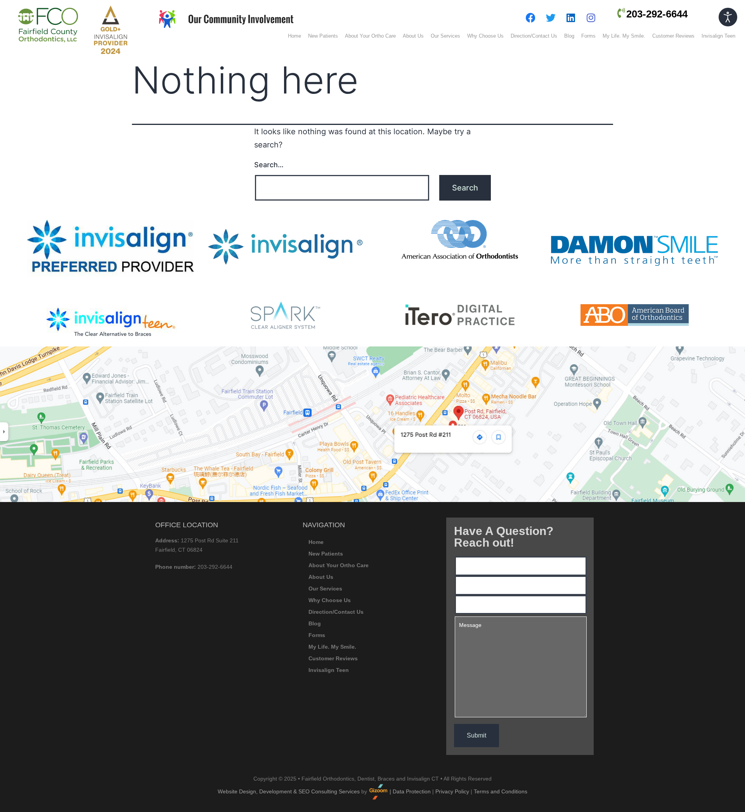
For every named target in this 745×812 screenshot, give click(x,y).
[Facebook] (530, 17)
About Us (413, 35)
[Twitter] (550, 17)
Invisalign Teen (718, 35)
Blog (569, 35)
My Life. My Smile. (624, 35)
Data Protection (412, 791)
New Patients (323, 35)
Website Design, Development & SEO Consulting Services (289, 791)
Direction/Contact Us (534, 35)
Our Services (445, 35)
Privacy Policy (452, 791)
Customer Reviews (673, 35)
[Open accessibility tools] (728, 17)
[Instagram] (591, 17)
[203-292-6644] (621, 13)
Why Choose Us (485, 35)
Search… (269, 165)
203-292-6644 (657, 14)
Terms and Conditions (500, 791)
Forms (588, 35)
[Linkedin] (570, 17)
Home (294, 35)
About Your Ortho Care (370, 35)
